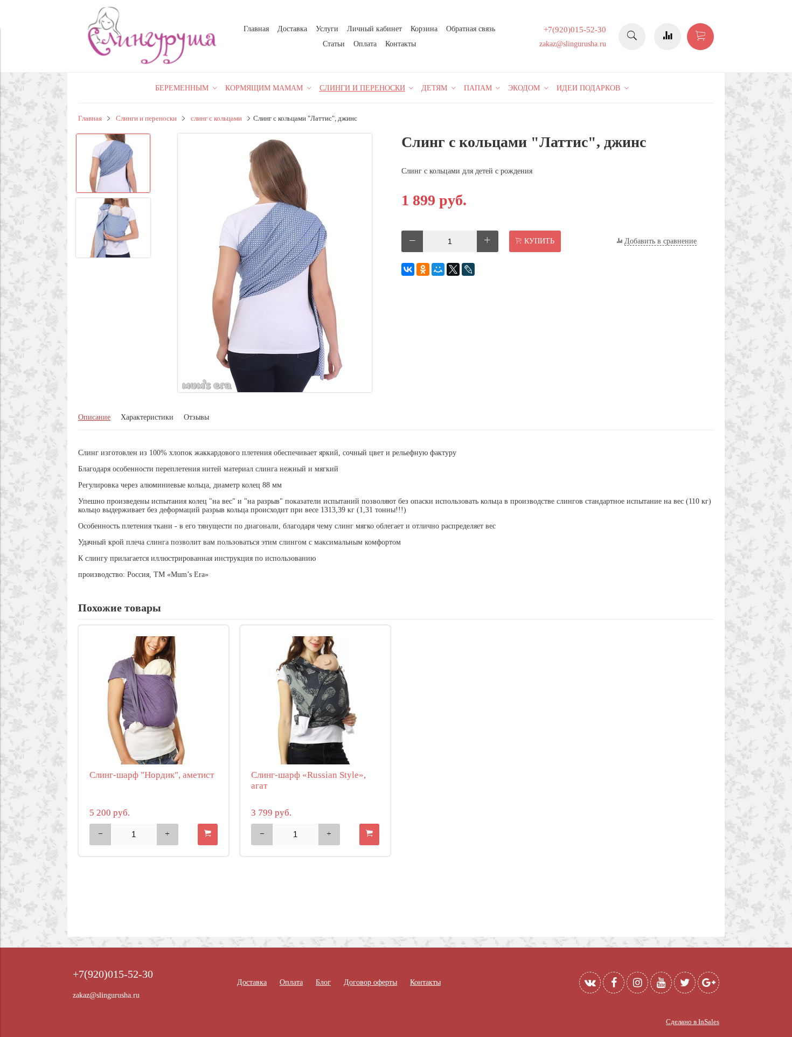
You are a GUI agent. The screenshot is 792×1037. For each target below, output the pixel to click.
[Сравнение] (667, 36)
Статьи (334, 44)
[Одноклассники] (422, 269)
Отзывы (196, 417)
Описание (94, 417)
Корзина (424, 29)
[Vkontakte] (590, 982)
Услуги (327, 29)
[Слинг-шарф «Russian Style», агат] (315, 700)
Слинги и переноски (146, 118)
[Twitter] (685, 982)
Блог (323, 982)
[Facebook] (613, 982)
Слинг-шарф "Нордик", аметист (151, 775)
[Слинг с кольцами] (275, 264)
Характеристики (147, 417)
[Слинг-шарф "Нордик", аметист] (153, 700)
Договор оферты (370, 982)
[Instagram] (637, 982)
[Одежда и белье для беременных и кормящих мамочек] (153, 63)
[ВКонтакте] (407, 269)
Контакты (400, 44)
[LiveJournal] (468, 269)
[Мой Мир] (438, 269)
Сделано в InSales (692, 1022)
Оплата (365, 44)
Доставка (292, 29)
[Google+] (708, 982)
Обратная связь (470, 29)
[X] (453, 269)
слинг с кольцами (216, 118)
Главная (256, 29)
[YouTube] (661, 982)
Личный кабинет (374, 29)
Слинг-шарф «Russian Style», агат (308, 780)
